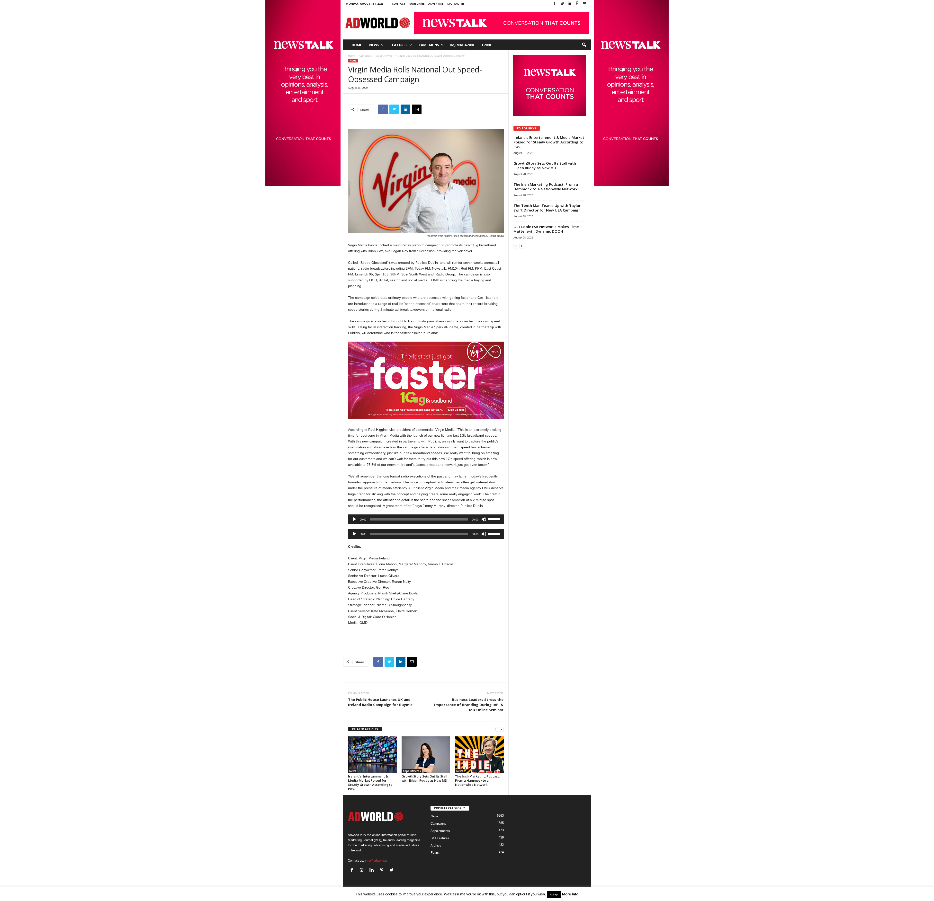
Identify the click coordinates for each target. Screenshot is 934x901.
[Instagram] (562, 3)
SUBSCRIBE (416, 3)
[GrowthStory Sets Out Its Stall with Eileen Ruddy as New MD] (426, 754)
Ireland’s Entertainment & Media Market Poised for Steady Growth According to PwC (370, 782)
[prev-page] (495, 729)
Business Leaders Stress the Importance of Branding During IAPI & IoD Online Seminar (468, 704)
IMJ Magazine (462, 45)
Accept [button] (554, 894)
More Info (570, 894)
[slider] (494, 518)
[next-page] (501, 729)
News (374, 45)
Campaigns (429, 45)
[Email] (417, 109)
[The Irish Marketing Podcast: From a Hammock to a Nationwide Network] (479, 754)
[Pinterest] (577, 3)
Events (435, 853)
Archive (436, 845)
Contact (398, 3)
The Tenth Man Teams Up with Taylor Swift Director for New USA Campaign (547, 207)
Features (398, 45)
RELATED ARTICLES (365, 729)
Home (357, 45)
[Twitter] (585, 3)
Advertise (435, 3)
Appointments (412, 771)
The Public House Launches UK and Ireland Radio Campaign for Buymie (380, 702)
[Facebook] (554, 3)
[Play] (354, 519)
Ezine (487, 45)
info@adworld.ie (376, 860)
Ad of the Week (384, 55)
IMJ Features (440, 838)
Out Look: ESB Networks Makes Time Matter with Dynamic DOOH (546, 229)
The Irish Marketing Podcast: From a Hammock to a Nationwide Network (477, 780)
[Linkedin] (570, 3)
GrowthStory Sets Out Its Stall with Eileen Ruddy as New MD (424, 778)
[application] (426, 519)
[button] (584, 45)
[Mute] (483, 519)
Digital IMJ (455, 3)
